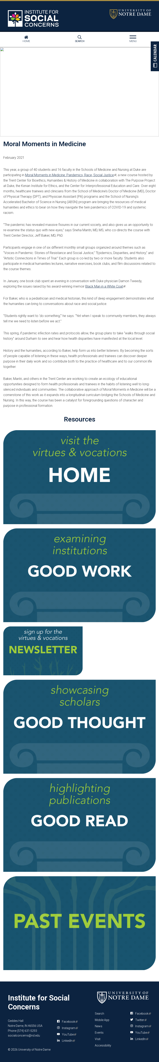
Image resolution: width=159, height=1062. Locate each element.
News (98, 1026)
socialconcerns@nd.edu (24, 1035)
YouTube (68, 1035)
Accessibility (103, 1045)
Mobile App (102, 1020)
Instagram (69, 1028)
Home (26, 41)
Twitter (140, 1020)
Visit (97, 1039)
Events (99, 1032)
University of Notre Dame (130, 14)
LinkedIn (67, 1041)
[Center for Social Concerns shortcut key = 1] (34, 18)
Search (79, 41)
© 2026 (13, 1049)
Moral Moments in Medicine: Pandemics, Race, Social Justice (70, 175)
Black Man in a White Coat (105, 286)
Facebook (69, 1022)
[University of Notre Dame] (123, 997)
